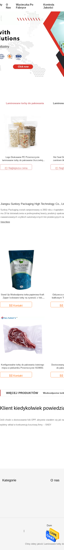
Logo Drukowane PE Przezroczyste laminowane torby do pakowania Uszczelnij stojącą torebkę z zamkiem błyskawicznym (22, 160)
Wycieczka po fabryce (24, 6)
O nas (8, 6)
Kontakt (18, 305)
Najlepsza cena (18, 168)
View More (5, 222)
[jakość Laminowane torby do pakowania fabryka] (32, 44)
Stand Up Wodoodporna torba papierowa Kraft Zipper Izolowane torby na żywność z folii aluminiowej (22, 297)
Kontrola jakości (48, 6)
